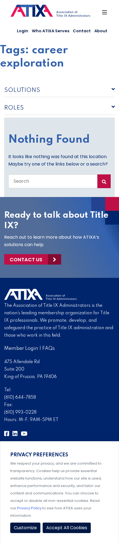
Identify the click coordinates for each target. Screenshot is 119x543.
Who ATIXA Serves (50, 31)
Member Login (21, 348)
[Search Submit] (104, 181)
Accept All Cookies (66, 528)
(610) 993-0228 (20, 412)
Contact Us (26, 259)
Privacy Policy (29, 508)
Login (22, 31)
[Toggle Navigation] (105, 14)
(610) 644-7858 (20, 397)
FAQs (48, 348)
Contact (82, 31)
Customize (25, 528)
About (100, 31)
